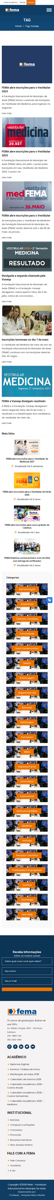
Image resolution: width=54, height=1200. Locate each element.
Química (27, 884)
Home (18, 26)
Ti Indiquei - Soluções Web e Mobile (27, 1195)
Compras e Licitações (22, 1124)
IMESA (27, 751)
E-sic (12, 1170)
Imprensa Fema (27, 766)
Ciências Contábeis (27, 618)
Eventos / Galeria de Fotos (25, 1069)
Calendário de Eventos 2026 (25, 1079)
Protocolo (30, 2)
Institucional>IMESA (27, 811)
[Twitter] (27, 1046)
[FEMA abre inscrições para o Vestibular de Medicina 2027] (27, 447)
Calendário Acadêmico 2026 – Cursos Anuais (25, 1086)
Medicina (27, 825)
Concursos (16, 1129)
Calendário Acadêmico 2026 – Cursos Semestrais (25, 1094)
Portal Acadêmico (11, 2)
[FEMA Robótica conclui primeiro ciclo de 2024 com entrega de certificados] (27, 546)
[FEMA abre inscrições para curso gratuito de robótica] (27, 513)
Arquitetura (27, 604)
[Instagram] (9, 1046)
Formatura (27, 737)
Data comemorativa (27, 648)
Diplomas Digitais (19, 1064)
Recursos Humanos (21, 1139)
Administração (27, 589)
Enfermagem (27, 678)
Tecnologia (27, 899)
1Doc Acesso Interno (21, 1144)
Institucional (27, 796)
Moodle (22, 2)
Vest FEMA (27, 914)
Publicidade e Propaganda (27, 870)
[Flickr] (33, 1046)
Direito (27, 663)
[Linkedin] (21, 1046)
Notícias (27, 840)
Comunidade (27, 633)
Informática (27, 781)
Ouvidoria (15, 1165)
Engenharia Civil (27, 692)
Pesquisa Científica (27, 855)
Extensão (27, 707)
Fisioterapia (27, 722)
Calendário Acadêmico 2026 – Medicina (25, 1102)
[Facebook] (15, 1046)
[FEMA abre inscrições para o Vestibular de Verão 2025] (27, 480)
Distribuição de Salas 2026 (24, 1074)
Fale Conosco (18, 1160)
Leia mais (7, 113)
